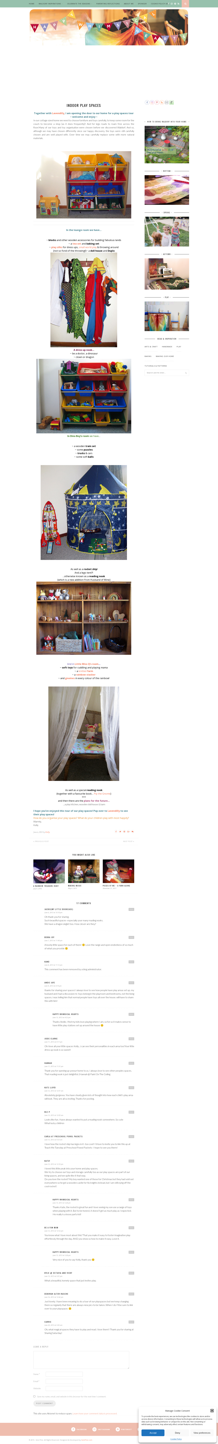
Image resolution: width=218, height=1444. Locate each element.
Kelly (47, 832)
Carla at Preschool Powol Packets (63, 1136)
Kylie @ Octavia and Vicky (58, 1273)
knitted (86, 671)
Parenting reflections (108, 4)
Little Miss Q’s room (86, 664)
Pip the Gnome (102, 793)
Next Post (128, 841)
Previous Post (41, 841)
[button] (212, 1410)
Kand (47, 961)
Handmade (167, 346)
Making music (74, 886)
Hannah (48, 1063)
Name (36, 1374)
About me (129, 4)
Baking (148, 356)
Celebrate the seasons (78, 4)
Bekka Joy (49, 937)
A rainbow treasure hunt (46, 886)
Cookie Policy (176, 1439)
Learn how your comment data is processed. (95, 1413)
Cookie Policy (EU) (160, 4)
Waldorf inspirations (50, 4)
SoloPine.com (86, 1440)
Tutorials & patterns (156, 366)
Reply (131, 909)
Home (31, 4)
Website (37, 1388)
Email (36, 1381)
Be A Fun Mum (51, 1227)
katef (47, 1161)
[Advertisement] (109, 77)
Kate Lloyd (50, 1087)
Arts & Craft (151, 346)
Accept (153, 1433)
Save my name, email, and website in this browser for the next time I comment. (71, 1396)
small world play (88, 247)
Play (179, 346)
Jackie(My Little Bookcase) (58, 909)
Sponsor (142, 4)
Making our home (165, 356)
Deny (177, 1433)
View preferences (202, 1433)
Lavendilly (58, 113)
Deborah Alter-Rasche (56, 1294)
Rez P (47, 1112)
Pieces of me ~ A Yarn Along (116, 886)
